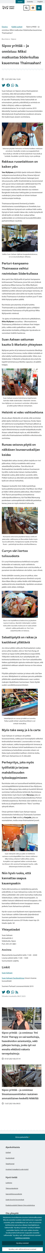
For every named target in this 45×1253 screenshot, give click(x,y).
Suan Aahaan (7, 973)
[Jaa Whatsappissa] (12, 86)
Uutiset (8, 1152)
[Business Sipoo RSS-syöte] (16, 86)
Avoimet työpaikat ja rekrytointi (17, 1169)
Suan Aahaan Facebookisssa (13, 978)
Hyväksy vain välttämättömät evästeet (22, 1249)
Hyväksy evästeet (22, 1243)
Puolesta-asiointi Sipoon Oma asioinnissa (20, 1205)
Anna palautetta (22, 1137)
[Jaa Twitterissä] (3, 86)
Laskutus (9, 1183)
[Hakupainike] (26, 7)
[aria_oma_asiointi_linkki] (33, 7)
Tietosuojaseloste (12, 1188)
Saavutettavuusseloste (14, 1194)
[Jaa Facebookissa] (8, 86)
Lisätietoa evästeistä (22, 1238)
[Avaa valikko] (39, 7)
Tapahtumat (10, 1164)
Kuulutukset (10, 1158)
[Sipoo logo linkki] (8, 9)
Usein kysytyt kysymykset (15, 1200)
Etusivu (5, 26)
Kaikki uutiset (17, 26)
